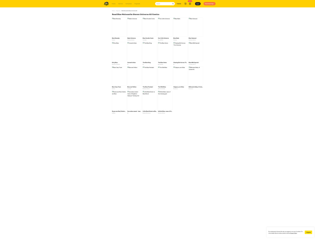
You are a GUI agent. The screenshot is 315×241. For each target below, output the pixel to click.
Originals (137, 3)
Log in (197, 3)
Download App (209, 3)
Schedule (129, 3)
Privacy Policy (293, 233)
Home (114, 3)
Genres (120, 3)
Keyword (118, 10)
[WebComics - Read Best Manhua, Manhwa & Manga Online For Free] (106, 3)
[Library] (185, 3)
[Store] (190, 3)
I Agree (308, 232)
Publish (179, 3)
